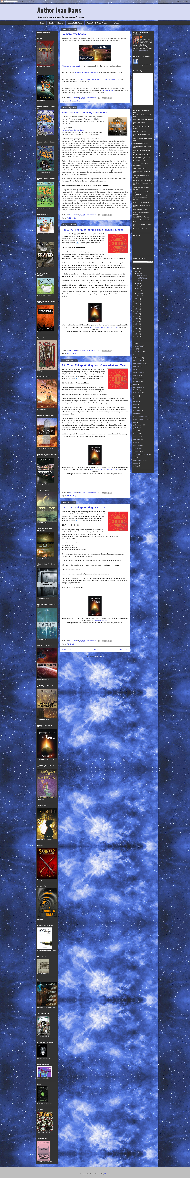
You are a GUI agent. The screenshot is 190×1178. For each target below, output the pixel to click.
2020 (137, 311)
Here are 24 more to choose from (86, 73)
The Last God (137, 448)
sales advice (137, 437)
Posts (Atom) (99, 657)
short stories (136, 439)
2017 (137, 319)
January (139, 296)
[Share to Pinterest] (111, 98)
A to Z (69, 353)
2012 (137, 331)
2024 (137, 301)
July (138, 283)
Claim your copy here (100, 620)
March (139, 291)
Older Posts (123, 649)
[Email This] (103, 98)
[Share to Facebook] (109, 98)
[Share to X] (107, 98)
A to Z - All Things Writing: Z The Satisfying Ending (93, 229)
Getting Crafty (137, 393)
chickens (135, 369)
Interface (135, 401)
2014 (137, 326)
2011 (137, 334)
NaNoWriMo (136, 410)
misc (134, 407)
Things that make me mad (140, 454)
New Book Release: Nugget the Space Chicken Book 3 (142, 278)
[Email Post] (99, 98)
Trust (134, 457)
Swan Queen (137, 445)
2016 (137, 321)
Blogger (107, 1174)
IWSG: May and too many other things (85, 112)
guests (135, 396)
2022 (137, 306)
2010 (137, 336)
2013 (137, 329)
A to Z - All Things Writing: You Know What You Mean (94, 365)
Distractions (136, 381)
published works (79, 101)
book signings (137, 358)
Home (42, 23)
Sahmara (135, 434)
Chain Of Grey (137, 360)
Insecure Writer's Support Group (73, 130)
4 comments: (91, 493)
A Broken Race (137, 346)
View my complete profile (140, 50)
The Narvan (136, 451)
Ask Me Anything (107, 90)
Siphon (135, 442)
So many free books (74, 34)
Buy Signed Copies (56, 23)
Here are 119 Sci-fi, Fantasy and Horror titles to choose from (98, 79)
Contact (115, 23)
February (139, 293)
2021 (137, 309)
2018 (137, 316)
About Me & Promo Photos (97, 23)
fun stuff (69, 101)
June (138, 286)
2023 (137, 304)
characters (136, 366)
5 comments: (91, 350)
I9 (133, 398)
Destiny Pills (137, 378)
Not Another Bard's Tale (140, 416)
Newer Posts (67, 649)
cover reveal (136, 375)
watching (135, 463)
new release (136, 413)
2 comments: (91, 98)
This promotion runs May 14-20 (72, 66)
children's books (137, 372)
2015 (137, 324)
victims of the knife (138, 460)
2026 (137, 271)
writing (87, 101)
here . (77, 243)
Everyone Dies (137, 387)
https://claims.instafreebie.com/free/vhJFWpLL (104, 327)
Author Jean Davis (59, 9)
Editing (135, 384)
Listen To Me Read (75, 23)
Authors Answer (137, 352)
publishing (136, 428)
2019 (137, 314)
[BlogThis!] (105, 98)
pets (134, 422)
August (139, 273)
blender (135, 355)
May (138, 288)
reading (135, 431)
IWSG (69, 218)
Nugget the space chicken (140, 419)
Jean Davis (145, 37)
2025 (137, 299)
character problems (138, 363)
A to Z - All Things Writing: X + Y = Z (83, 507)
